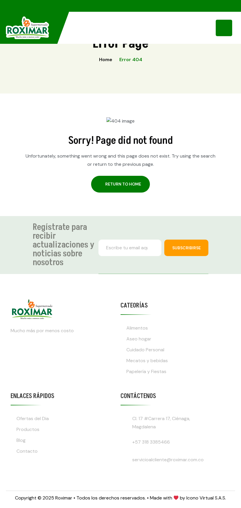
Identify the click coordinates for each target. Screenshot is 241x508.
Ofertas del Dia (32, 418)
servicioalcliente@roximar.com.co (168, 460)
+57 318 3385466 (151, 442)
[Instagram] (18, 353)
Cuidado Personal (145, 350)
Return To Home (123, 184)
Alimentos (137, 328)
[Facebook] (34, 353)
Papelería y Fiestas (146, 371)
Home (105, 59)
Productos (27, 429)
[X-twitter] (50, 353)
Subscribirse (186, 247)
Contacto (27, 451)
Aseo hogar (138, 339)
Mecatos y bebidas (147, 360)
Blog (21, 440)
